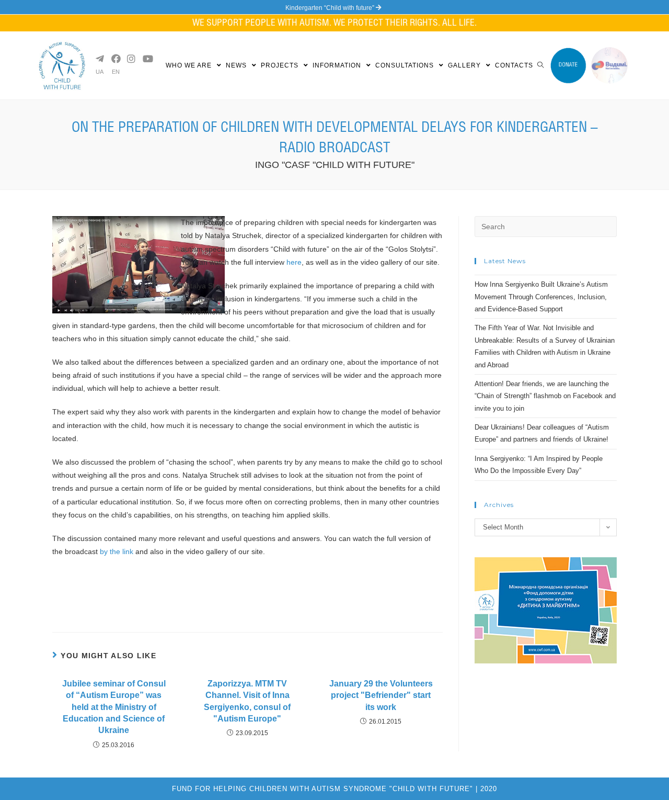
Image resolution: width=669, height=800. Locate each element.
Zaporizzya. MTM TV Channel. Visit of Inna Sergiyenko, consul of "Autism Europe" (247, 701)
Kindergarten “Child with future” (330, 8)
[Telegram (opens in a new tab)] (99, 58)
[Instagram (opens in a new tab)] (131, 58)
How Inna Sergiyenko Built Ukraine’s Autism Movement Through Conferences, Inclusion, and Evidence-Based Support (541, 296)
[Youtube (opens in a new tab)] (146, 58)
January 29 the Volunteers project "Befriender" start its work (381, 695)
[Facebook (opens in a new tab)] (115, 58)
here (294, 262)
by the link (115, 551)
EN (116, 72)
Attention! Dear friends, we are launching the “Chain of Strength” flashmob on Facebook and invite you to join (545, 396)
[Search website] (540, 65)
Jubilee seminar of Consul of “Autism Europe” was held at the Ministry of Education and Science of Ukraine (114, 707)
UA (99, 72)
